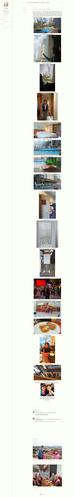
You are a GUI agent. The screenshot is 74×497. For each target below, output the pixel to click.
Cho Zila (6, 8)
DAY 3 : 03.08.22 (36, 487)
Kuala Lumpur (25, 12)
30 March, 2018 (40, 411)
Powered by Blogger (43, 494)
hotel (35, 406)
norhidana (36, 411)
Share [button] (24, 7)
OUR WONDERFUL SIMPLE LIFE (37, 3)
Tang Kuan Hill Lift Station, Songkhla (43, 460)
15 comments (36, 461)
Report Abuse (4, 28)
